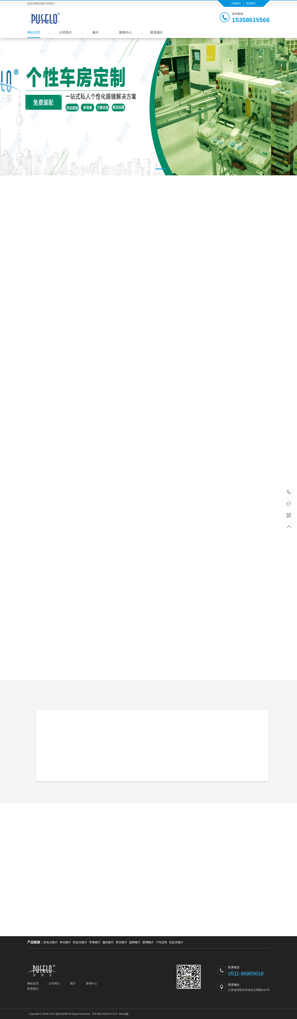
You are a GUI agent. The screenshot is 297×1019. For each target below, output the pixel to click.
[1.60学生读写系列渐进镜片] (98, 273)
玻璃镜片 (148, 942)
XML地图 (123, 1014)
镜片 (95, 32)
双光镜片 (163, 256)
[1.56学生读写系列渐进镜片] (37, 318)
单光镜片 (65, 942)
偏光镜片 (133, 256)
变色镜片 (44, 183)
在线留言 (236, 3)
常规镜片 (94, 942)
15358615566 (289, 492)
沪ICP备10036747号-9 (104, 1014)
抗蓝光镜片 (176, 942)
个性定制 (161, 942)
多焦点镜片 (50, 942)
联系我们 (251, 3)
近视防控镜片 (60, 183)
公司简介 (65, 32)
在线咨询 (269, 409)
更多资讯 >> (148, 965)
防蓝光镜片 (28, 183)
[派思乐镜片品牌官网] (45, 18)
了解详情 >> (197, 769)
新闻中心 (125, 32)
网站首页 (33, 32)
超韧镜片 (134, 942)
